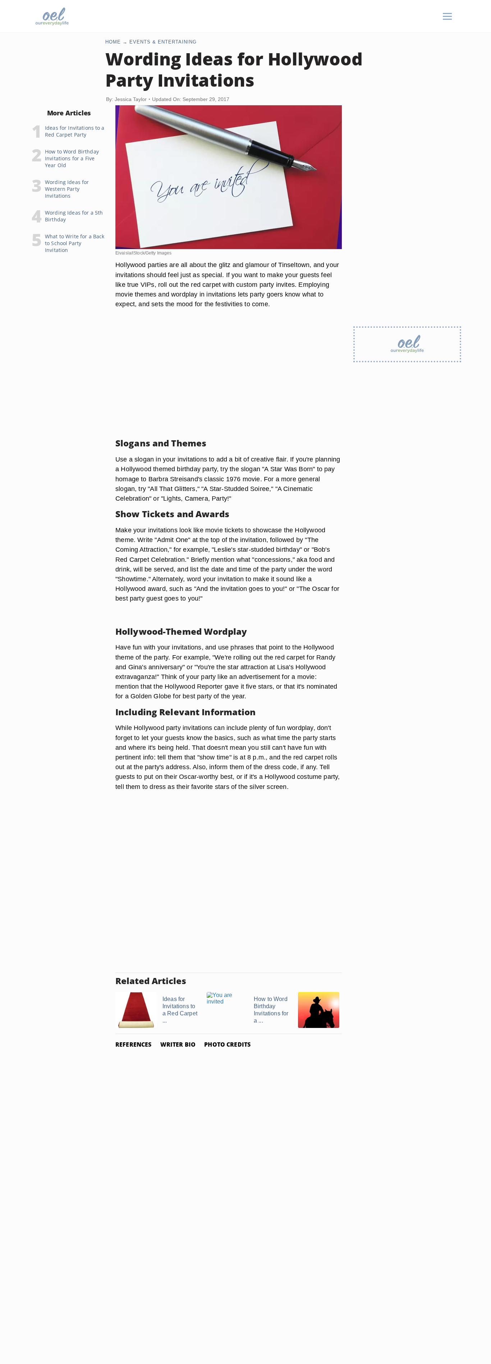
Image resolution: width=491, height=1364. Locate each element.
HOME (113, 42)
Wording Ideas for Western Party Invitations (67, 189)
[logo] (52, 16)
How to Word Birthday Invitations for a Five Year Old (72, 158)
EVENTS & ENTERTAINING (163, 42)
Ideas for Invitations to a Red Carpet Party (75, 131)
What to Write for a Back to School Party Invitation (74, 243)
